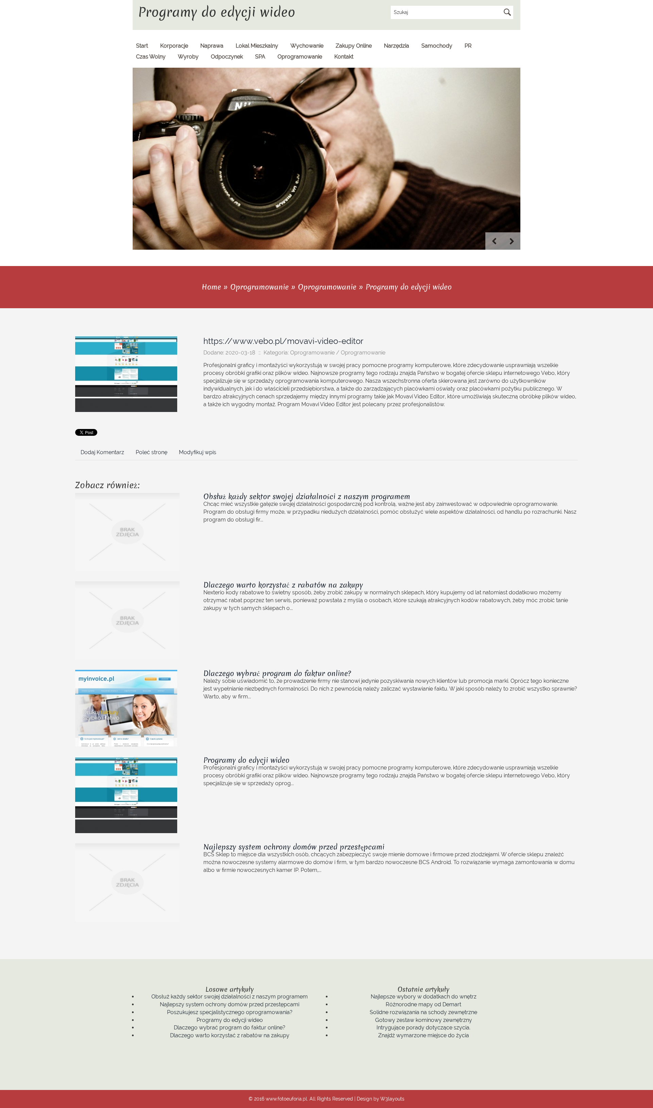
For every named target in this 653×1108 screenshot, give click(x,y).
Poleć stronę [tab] (151, 452)
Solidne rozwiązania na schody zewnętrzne (423, 1012)
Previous (494, 241)
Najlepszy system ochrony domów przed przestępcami (293, 847)
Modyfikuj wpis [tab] (197, 452)
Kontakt (343, 56)
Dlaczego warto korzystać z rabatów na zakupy (283, 585)
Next (512, 241)
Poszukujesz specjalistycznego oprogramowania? (229, 1012)
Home (211, 287)
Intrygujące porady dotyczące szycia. (423, 1027)
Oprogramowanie (259, 287)
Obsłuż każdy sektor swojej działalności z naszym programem (306, 496)
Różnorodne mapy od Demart (423, 1004)
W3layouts (392, 1099)
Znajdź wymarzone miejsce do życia (423, 1035)
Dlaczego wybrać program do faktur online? (277, 673)
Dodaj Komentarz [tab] (102, 452)
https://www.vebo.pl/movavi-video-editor (283, 341)
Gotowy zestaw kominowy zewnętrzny (423, 1020)
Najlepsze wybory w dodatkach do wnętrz (423, 996)
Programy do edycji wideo (409, 287)
